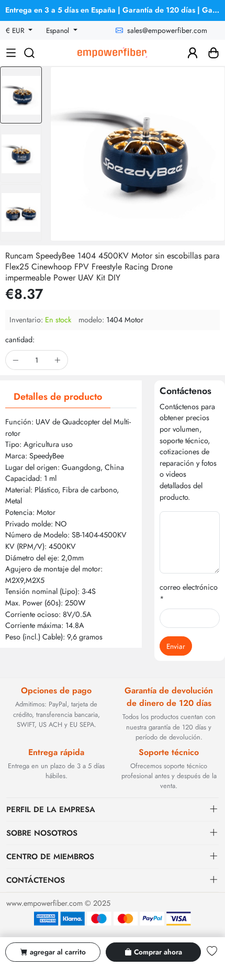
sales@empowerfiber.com (167, 30)
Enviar (175, 646)
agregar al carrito (58, 952)
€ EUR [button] (16, 30)
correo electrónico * (189, 593)
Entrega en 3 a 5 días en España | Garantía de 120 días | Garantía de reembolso (115, 10)
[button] (21, 232)
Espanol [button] (58, 30)
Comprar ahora (158, 952)
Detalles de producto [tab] (58, 396)
